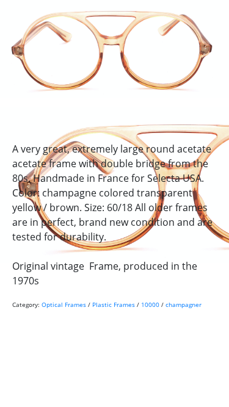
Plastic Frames (113, 304)
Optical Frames (64, 304)
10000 (150, 304)
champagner (183, 304)
